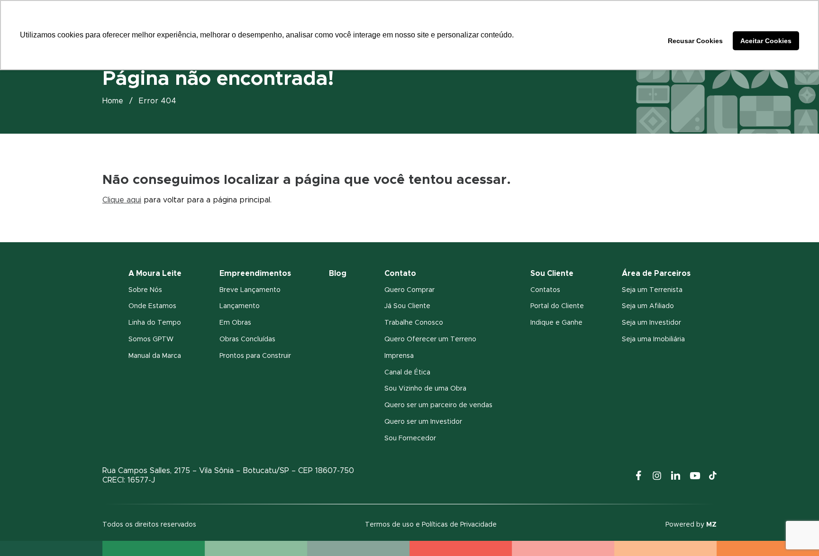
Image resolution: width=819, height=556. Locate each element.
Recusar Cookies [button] (695, 41)
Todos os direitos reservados (149, 524)
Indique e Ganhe (556, 322)
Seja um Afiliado (648, 306)
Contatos (545, 290)
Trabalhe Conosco (413, 322)
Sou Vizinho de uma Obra (425, 388)
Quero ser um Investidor (423, 422)
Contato (400, 273)
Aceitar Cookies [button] (766, 41)
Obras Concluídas (247, 339)
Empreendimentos (255, 273)
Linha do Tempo (154, 322)
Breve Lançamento (250, 290)
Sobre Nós (145, 290)
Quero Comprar (409, 290)
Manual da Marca (154, 356)
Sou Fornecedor (410, 438)
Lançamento (239, 306)
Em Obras (235, 322)
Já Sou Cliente (407, 306)
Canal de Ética (407, 372)
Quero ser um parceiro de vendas (438, 405)
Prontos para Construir (255, 356)
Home (112, 101)
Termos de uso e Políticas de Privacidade (431, 524)
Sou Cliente (551, 273)
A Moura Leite (155, 273)
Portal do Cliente (557, 306)
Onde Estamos (152, 306)
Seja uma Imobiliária (653, 339)
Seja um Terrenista (652, 290)
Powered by (691, 524)
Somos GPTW (150, 339)
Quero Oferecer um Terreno (430, 339)
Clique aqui (121, 200)
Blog (337, 273)
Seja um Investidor (651, 322)
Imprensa (399, 356)
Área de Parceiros (656, 273)
